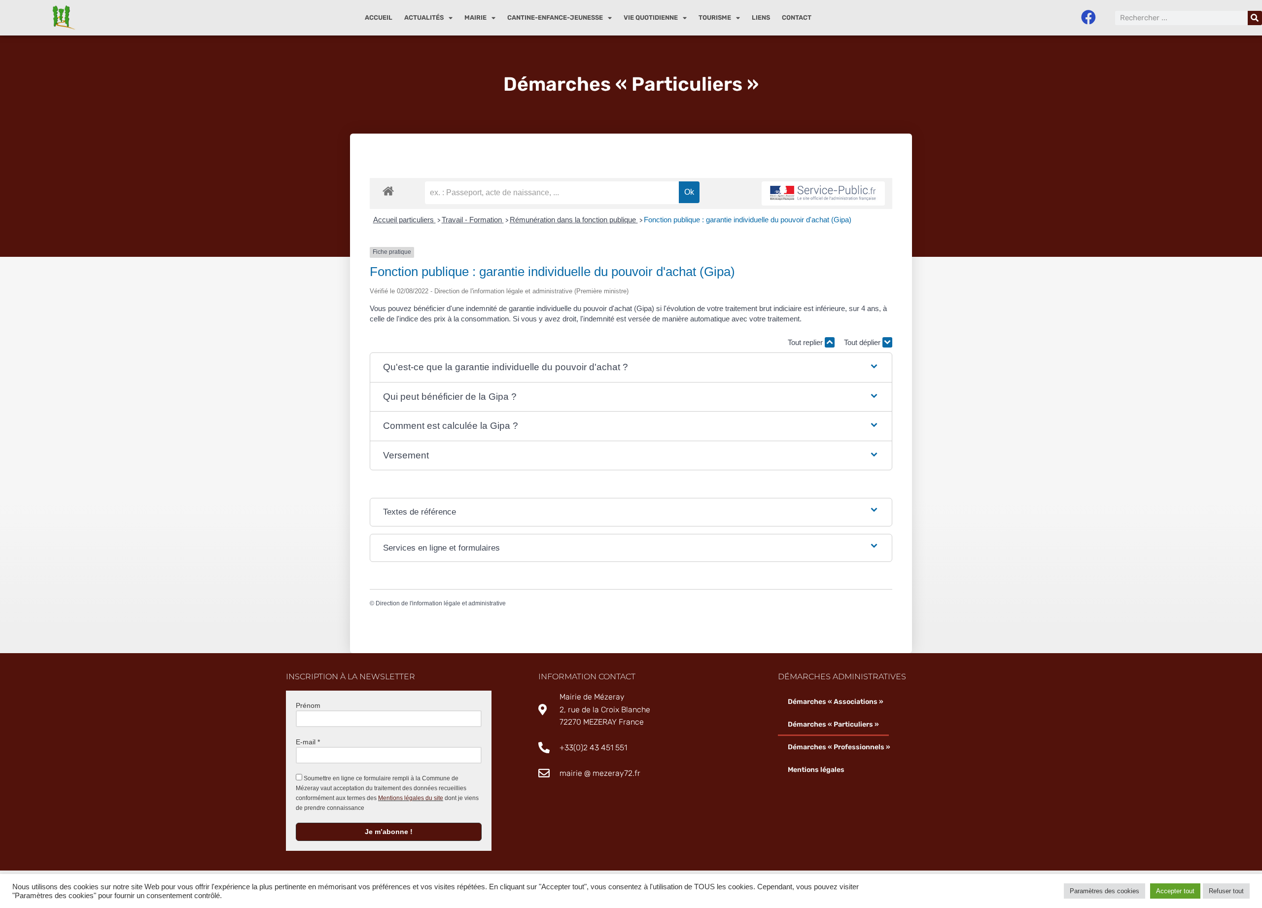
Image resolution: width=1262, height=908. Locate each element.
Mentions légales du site (410, 798)
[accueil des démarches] (388, 190)
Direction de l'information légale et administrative (441, 603)
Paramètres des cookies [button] (1104, 891)
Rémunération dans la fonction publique (574, 219)
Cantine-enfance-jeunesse (555, 17)
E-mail (308, 742)
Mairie (475, 17)
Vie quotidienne (651, 17)
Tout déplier (863, 342)
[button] (631, 367)
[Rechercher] (1255, 18)
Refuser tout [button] (1226, 891)
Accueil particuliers (404, 219)
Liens (761, 17)
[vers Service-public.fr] (823, 193)
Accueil (378, 17)
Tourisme (715, 17)
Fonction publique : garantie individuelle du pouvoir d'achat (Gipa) (747, 219)
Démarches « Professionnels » (839, 747)
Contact (796, 17)
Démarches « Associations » (835, 702)
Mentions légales (816, 770)
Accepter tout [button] (1175, 891)
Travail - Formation (473, 219)
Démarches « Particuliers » (833, 724)
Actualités (424, 17)
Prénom (308, 705)
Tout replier (806, 342)
